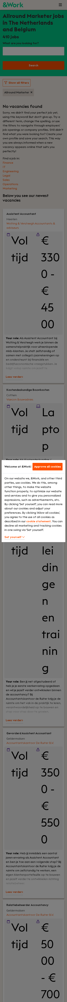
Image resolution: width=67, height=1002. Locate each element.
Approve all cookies (47, 466)
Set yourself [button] (13, 537)
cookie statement (38, 521)
